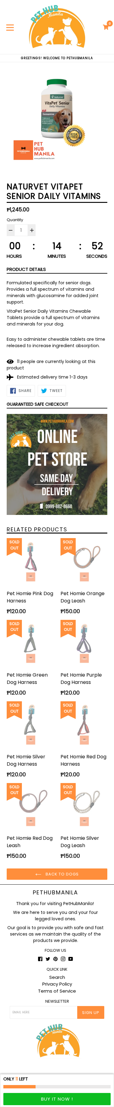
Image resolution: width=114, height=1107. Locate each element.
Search (57, 977)
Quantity (15, 220)
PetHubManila (55, 892)
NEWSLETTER (57, 1001)
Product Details (26, 269)
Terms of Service (57, 991)
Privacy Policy (57, 984)
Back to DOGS (61, 874)
